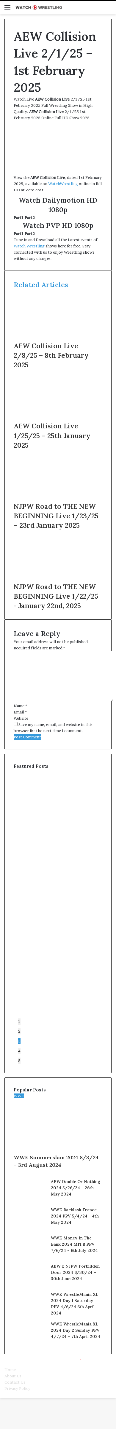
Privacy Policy (17, 1388)
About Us (12, 1376)
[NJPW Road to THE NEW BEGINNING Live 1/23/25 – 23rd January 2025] (58, 498)
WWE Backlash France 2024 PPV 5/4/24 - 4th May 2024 (75, 1216)
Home (10, 1369)
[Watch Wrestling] (38, 7)
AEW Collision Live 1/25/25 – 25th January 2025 (52, 435)
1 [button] (19, 1021)
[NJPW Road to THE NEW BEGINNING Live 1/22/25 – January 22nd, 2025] (58, 578)
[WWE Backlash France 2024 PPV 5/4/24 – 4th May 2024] (30, 1227)
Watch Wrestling (29, 246)
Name (20, 705)
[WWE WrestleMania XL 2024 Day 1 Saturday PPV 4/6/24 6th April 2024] (30, 1312)
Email (20, 712)
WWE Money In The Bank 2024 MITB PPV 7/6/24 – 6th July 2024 (74, 1244)
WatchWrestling (63, 183)
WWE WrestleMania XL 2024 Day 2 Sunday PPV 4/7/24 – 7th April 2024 (75, 1330)
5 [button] (19, 1060)
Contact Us (14, 1382)
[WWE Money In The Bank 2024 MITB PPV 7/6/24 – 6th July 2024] (30, 1255)
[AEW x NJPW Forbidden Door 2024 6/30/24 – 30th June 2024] (30, 1284)
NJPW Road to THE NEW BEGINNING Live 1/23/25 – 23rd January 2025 (56, 516)
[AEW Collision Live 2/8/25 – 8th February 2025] (58, 338)
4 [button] (19, 1050)
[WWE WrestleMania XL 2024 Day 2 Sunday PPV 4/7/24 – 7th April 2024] (30, 1341)
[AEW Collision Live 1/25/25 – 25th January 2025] (58, 418)
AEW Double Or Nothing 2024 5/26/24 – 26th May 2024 (75, 1188)
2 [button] (19, 1031)
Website (21, 718)
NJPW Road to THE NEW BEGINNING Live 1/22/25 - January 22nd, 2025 (56, 596)
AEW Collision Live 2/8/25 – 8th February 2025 (51, 355)
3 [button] (19, 1041)
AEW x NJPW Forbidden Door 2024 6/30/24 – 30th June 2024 (75, 1272)
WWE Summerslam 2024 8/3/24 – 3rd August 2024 (56, 1161)
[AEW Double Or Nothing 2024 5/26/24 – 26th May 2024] (30, 1199)
